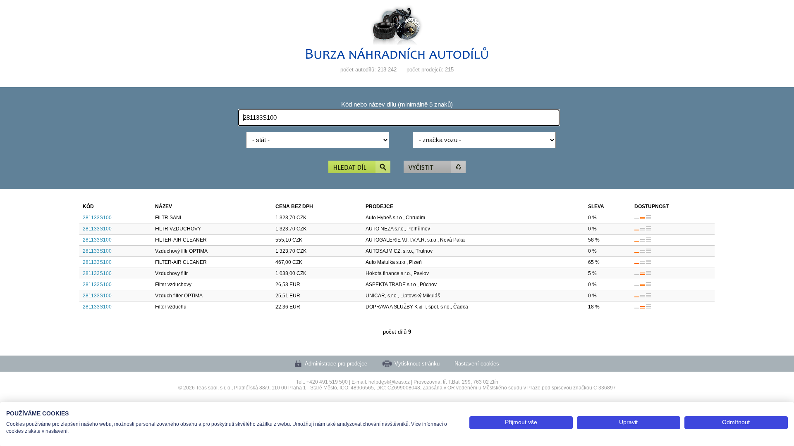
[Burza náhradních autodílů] (397, 57)
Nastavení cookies (476, 364)
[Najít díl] (359, 167)
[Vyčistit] (435, 167)
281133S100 (97, 218)
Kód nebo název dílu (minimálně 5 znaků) (397, 104)
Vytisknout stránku (417, 364)
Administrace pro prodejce (336, 364)
